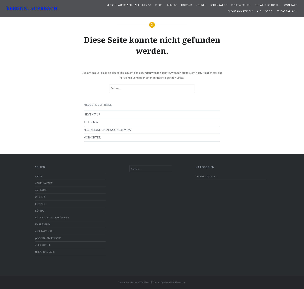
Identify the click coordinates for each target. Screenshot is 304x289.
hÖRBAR (186, 5)
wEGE (159, 5)
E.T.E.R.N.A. (91, 122)
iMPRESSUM (43, 224)
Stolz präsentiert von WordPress (134, 282)
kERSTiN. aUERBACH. (32, 8)
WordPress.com (178, 282)
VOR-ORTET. (92, 137)
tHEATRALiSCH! (287, 11)
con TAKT (291, 5)
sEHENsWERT (218, 5)
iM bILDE (171, 5)
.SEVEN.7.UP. (92, 114)
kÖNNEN (201, 5)
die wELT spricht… (267, 5)
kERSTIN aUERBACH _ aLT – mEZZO (129, 5)
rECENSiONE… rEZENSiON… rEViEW (107, 129)
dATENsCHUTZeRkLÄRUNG (52, 217)
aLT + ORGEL (265, 11)
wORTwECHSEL (241, 5)
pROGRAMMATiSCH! (240, 11)
